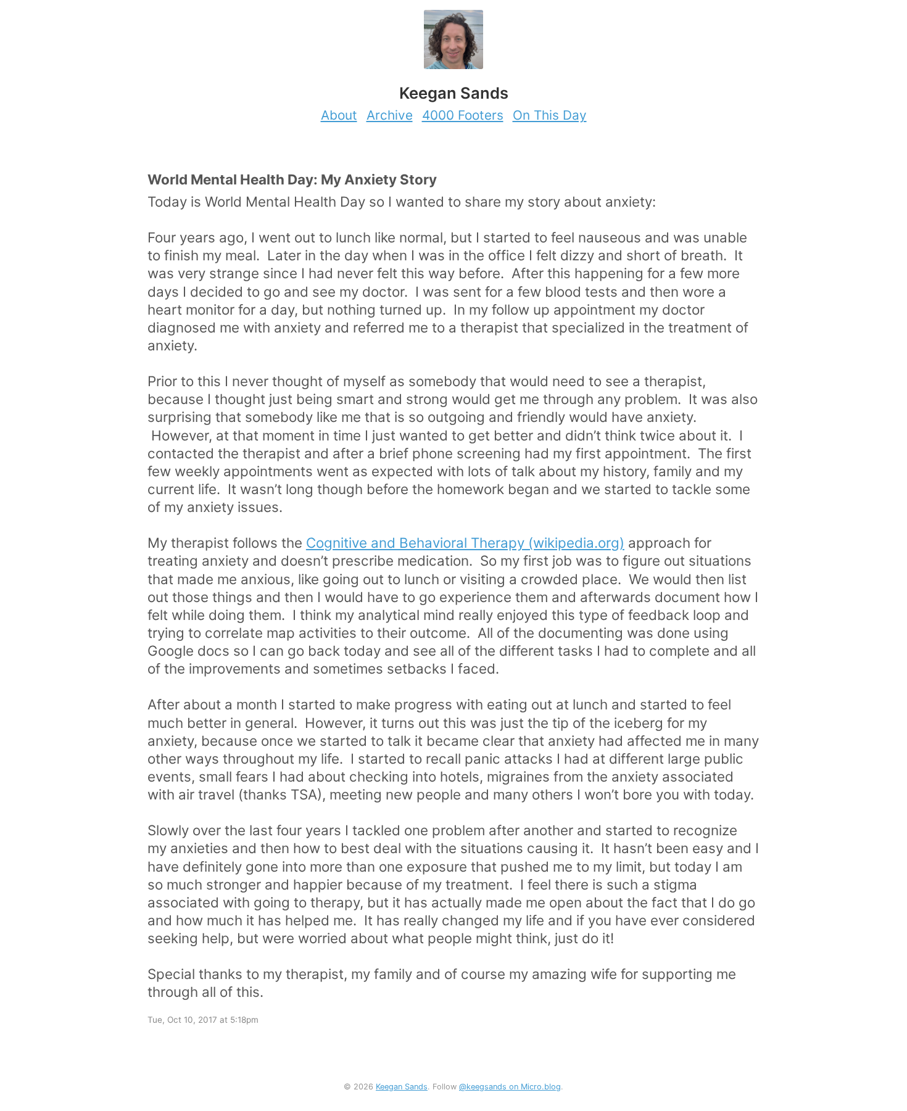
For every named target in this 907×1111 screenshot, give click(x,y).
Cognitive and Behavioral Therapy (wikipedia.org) (465, 542)
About (339, 115)
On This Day (550, 115)
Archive (390, 115)
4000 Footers (462, 115)
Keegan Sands (402, 1086)
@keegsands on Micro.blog (510, 1086)
